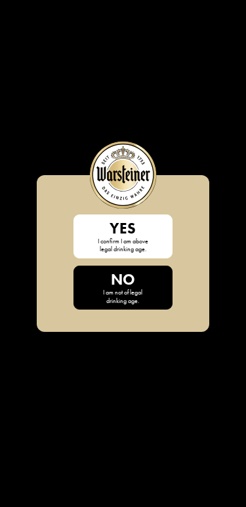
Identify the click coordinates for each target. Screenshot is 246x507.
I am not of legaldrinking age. (122, 287)
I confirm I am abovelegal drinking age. (123, 236)
